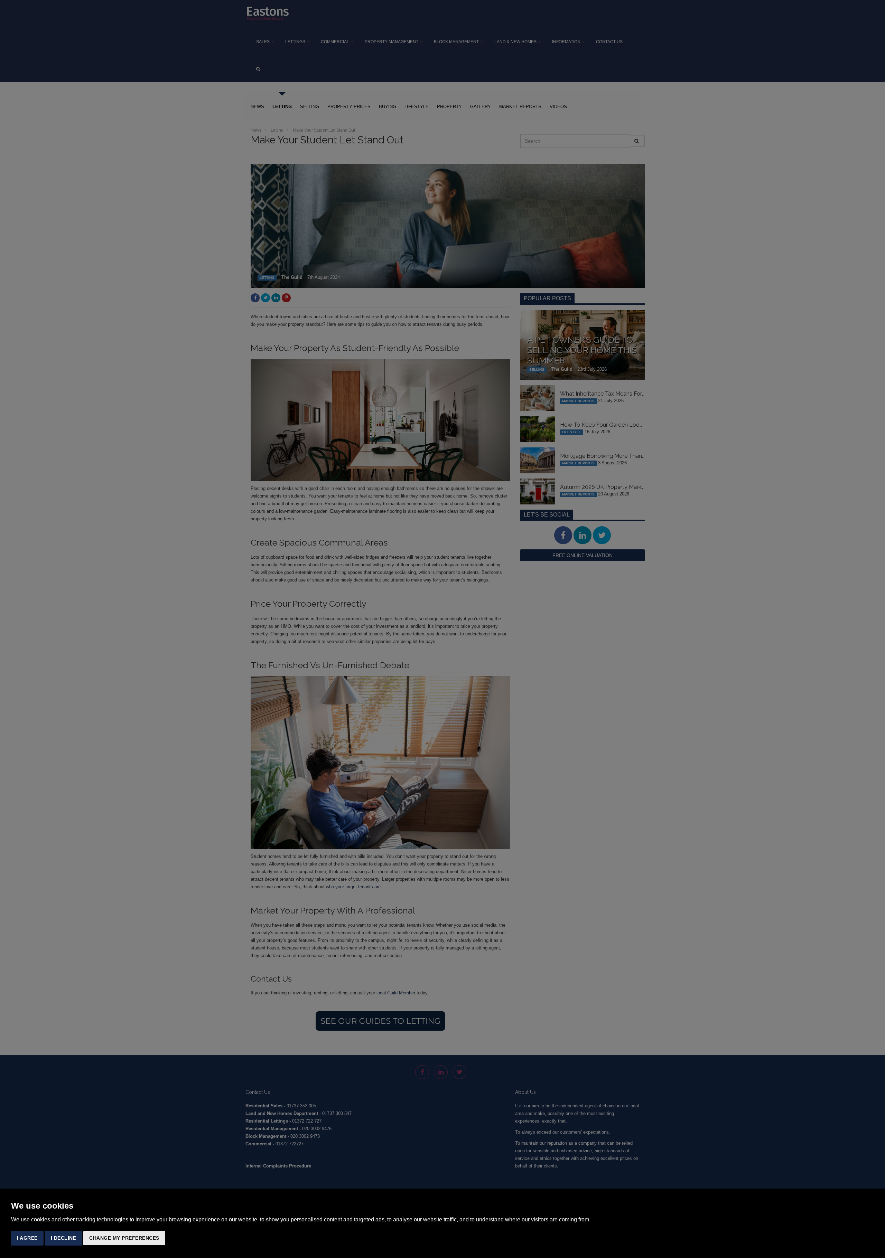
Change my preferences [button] (124, 1238)
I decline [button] (63, 1238)
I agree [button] (27, 1238)
